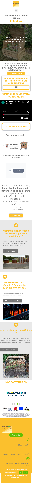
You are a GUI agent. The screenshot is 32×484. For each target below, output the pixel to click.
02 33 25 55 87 (23, 445)
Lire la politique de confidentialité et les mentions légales (16, 476)
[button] (16, 10)
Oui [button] (20, 472)
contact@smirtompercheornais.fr (16, 454)
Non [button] (25, 472)
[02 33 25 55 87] (28, 439)
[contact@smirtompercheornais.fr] (28, 449)
